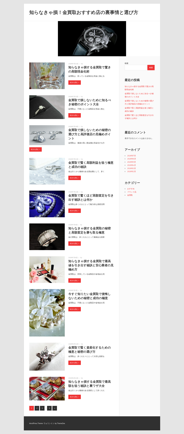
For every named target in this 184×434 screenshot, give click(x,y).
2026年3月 (131, 168)
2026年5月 (131, 162)
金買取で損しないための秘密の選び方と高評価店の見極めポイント (89, 134)
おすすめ (130, 189)
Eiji (82, 64)
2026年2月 (131, 171)
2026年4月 (131, 165)
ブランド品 (131, 192)
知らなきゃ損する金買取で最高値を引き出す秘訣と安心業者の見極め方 (91, 265)
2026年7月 (131, 156)
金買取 (130, 195)
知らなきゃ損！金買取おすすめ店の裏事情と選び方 (83, 12)
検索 (126, 63)
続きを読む (74, 82)
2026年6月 (131, 159)
